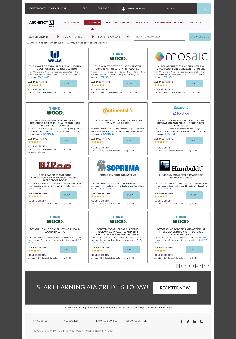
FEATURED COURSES (117, 22)
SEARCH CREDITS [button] (39, 36)
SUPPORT (103, 8)
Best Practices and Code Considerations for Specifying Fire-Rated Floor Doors (55, 177)
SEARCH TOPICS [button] (73, 36)
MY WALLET (196, 22)
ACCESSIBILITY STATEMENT (100, 331)
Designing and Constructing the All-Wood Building (55, 230)
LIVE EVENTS (142, 22)
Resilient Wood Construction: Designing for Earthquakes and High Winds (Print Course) (55, 123)
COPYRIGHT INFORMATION (47, 331)
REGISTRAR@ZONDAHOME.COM (47, 8)
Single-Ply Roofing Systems (118, 175)
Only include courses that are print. (88, 42)
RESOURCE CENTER (136, 321)
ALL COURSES (92, 22)
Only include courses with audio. (47, 42)
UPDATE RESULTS (200, 36)
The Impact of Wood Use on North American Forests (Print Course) (118, 67)
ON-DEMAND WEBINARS (169, 22)
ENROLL (68, 83)
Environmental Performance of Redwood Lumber (181, 176)
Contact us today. (163, 307)
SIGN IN (171, 8)
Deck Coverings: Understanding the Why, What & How (118, 121)
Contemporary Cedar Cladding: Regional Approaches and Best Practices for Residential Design (118, 232)
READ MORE (43, 77)
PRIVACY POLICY (74, 331)
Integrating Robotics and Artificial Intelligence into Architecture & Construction (181, 232)
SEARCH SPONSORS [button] (109, 36)
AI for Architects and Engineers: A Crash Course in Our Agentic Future (181, 67)
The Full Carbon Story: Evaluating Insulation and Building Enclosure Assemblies (181, 123)
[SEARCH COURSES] (204, 8)
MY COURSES (71, 22)
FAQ (85, 8)
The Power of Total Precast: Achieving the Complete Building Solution (55, 67)
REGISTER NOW (136, 8)
